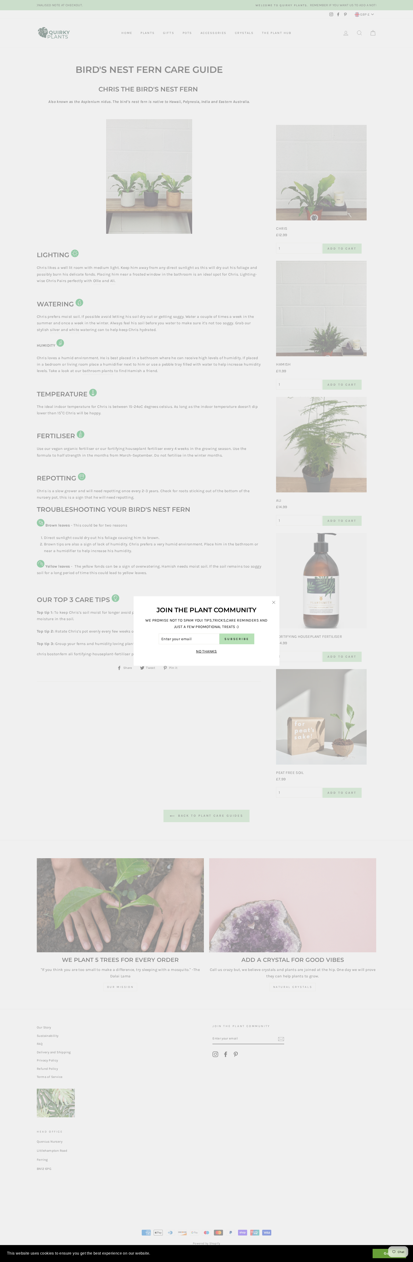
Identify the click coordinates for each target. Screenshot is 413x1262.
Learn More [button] (162, 1253)
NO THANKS (206, 651)
